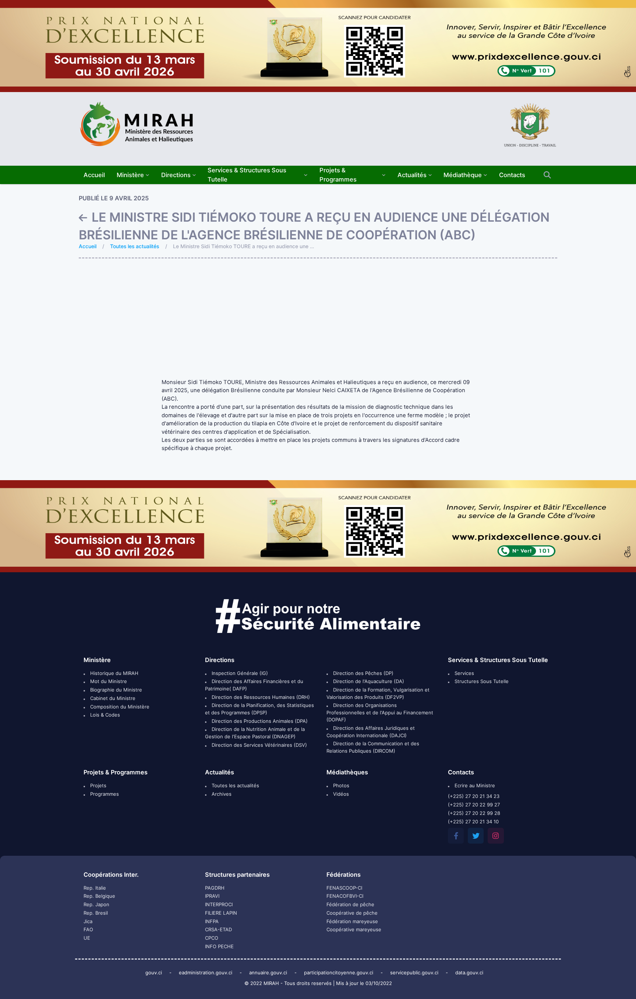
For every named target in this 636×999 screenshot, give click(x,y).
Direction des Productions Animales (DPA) (259, 721)
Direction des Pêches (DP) (362, 673)
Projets (97, 785)
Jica (88, 921)
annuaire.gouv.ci (268, 972)
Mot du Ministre (108, 681)
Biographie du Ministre (115, 690)
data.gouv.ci (469, 972)
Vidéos (340, 794)
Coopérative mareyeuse (353, 929)
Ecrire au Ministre (474, 785)
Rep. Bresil (96, 913)
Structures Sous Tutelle (481, 681)
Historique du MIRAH (113, 673)
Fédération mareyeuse (352, 921)
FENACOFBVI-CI (344, 896)
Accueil (87, 246)
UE (87, 938)
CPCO (211, 938)
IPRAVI (212, 896)
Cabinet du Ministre (112, 698)
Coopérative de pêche (352, 913)
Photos (340, 785)
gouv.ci (153, 972)
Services (463, 673)
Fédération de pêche (350, 904)
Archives (221, 794)
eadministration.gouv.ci (205, 972)
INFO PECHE (219, 946)
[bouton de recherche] (547, 175)
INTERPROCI (219, 904)
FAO (88, 929)
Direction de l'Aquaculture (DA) (368, 681)
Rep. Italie (95, 888)
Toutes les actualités (134, 246)
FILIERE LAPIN (221, 913)
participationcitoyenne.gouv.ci (338, 972)
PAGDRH (215, 888)
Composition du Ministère (119, 707)
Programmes (104, 794)
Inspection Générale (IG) (239, 673)
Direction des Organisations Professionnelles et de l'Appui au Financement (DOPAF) (379, 712)
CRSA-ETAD (218, 929)
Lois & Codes (104, 715)
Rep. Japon (96, 904)
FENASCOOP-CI (344, 888)
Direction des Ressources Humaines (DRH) (260, 697)
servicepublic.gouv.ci (414, 972)
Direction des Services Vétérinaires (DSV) (258, 745)
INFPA (212, 921)
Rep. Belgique (99, 896)
